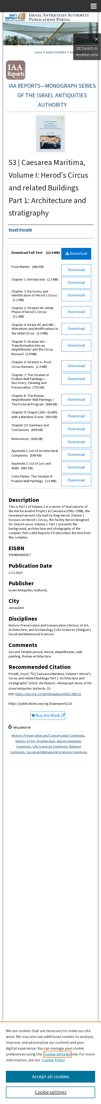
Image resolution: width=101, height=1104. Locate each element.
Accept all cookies (50, 1076)
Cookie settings (57, 1054)
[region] (50, 1063)
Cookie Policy (53, 1060)
